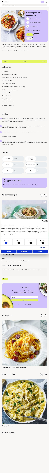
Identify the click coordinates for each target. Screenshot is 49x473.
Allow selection (24, 251)
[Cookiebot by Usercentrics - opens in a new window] (42, 221)
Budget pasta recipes (8, 426)
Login (42, 1)
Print (37, 34)
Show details (42, 247)
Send (30, 38)
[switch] (18, 243)
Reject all (9, 251)
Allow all (40, 251)
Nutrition (44, 61)
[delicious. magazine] (5, 1)
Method (25, 61)
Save (30, 34)
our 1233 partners (9, 226)
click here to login (25, 260)
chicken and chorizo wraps (22, 50)
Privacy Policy (29, 304)
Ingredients (5, 61)
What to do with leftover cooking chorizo (14, 367)
